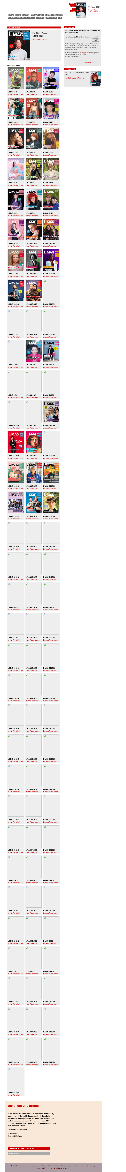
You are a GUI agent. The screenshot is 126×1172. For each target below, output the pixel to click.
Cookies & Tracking (88, 1166)
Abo (60, 18)
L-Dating (40, 18)
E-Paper (72, 6)
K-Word (25, 15)
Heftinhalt (72, 3)
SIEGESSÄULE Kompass (60, 1168)
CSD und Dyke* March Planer (21, 18)
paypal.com (86, 53)
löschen (87, 37)
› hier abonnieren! (94, 12)
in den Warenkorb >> (39, 39)
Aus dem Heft (37, 15)
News (17, 15)
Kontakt (73, 11)
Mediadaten (51, 18)
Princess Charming (54, 15)
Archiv (50, 1166)
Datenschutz (73, 1166)
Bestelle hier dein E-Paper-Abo (74, 78)
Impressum (24, 1166)
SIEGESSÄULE (42, 1168)
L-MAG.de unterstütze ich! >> (21, 1148)
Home (10, 15)
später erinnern (14, 1153)
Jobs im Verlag (60, 1166)
